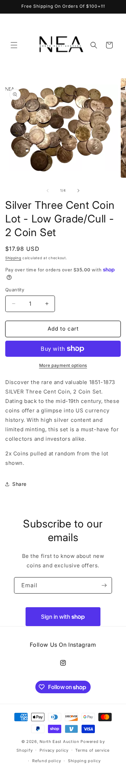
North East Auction (59, 741)
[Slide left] (47, 190)
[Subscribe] (104, 585)
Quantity (14, 289)
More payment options (63, 365)
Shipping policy (84, 760)
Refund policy (46, 760)
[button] (14, 45)
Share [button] (19, 484)
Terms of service (92, 750)
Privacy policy (54, 750)
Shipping (13, 258)
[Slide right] (78, 190)
